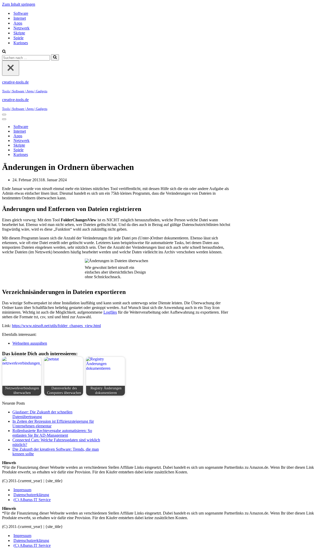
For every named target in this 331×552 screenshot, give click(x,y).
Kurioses (20, 43)
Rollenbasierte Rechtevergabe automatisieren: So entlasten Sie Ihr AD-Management (52, 432)
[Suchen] (4, 52)
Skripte (19, 33)
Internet (19, 18)
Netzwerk (21, 28)
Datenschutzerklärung (31, 495)
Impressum (22, 490)
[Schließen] (10, 68)
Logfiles (110, 312)
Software (20, 13)
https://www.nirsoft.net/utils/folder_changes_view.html (56, 325)
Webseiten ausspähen (29, 343)
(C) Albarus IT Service (32, 499)
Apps (17, 23)
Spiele (18, 38)
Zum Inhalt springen (18, 4)
